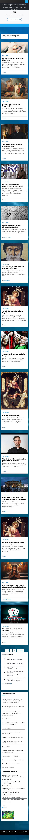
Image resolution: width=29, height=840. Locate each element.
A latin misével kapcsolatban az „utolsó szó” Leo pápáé (12, 733)
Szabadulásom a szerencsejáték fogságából (12, 629)
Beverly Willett (7, 237)
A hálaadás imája (7, 785)
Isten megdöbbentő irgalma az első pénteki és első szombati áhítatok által (14, 586)
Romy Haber (7, 280)
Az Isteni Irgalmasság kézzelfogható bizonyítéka (13, 59)
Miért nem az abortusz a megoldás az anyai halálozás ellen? (12, 751)
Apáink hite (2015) (6, 728)
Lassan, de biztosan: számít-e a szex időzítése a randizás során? (12, 742)
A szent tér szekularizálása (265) (10, 763)
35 (14, 650)
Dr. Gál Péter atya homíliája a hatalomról (13, 760)
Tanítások (15, 7)
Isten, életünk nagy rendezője (11, 415)
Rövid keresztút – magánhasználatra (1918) (13, 799)
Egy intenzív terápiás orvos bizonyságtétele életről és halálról (12, 185)
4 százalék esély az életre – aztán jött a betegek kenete (14, 355)
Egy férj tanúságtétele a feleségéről (13, 542)
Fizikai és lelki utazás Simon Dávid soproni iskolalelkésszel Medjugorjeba (14, 498)
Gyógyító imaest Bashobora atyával (15, 659)
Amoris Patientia (6, 719)
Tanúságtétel (5, 55)
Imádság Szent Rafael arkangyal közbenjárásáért (11, 782)
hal (5, 72)
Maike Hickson (7, 599)
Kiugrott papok (6, 802)
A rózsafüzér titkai (7, 779)
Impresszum (14, 9)
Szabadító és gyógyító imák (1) (10, 792)
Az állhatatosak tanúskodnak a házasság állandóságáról (11, 226)
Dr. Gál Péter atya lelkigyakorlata (14, 668)
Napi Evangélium (7, 7)
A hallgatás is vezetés (8, 767)
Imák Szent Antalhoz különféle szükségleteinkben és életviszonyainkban (13, 776)
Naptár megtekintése (7, 683)
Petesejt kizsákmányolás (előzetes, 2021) (12, 737)
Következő (20, 650)
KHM (14, 12)
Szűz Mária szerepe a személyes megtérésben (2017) (12, 145)
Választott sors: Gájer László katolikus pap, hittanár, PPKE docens (14, 460)
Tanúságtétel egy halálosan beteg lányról (12, 312)
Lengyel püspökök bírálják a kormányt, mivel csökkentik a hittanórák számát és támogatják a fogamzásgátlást (12, 701)
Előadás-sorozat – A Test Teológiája (15, 663)
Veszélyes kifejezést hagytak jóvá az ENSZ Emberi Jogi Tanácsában (13, 723)
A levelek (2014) (6, 746)
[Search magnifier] (20, 20)
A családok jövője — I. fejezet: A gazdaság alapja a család (13, 707)
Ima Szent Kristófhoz (7, 794)
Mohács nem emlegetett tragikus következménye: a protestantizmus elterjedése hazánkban (11, 713)
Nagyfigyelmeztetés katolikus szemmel (12, 797)
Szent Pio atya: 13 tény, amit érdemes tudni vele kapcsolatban (13, 789)
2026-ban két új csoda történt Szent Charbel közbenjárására (13, 267)
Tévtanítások (23, 7)
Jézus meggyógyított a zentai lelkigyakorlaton (11, 105)
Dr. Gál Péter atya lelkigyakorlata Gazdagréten (14, 675)
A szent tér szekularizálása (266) (10, 756)
